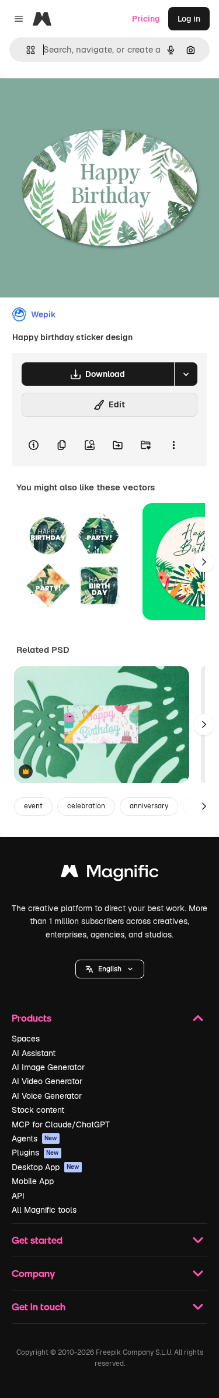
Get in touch (38, 1306)
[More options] (173, 445)
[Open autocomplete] (26, 50)
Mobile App (33, 1181)
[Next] (203, 561)
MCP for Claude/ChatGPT (61, 1124)
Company (33, 1273)
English (109, 969)
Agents (34, 1138)
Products (31, 1018)
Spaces (26, 1038)
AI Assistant (33, 1053)
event (33, 806)
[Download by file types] (185, 374)
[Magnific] (110, 874)
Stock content (38, 1110)
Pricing (146, 18)
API (18, 1196)
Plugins (35, 1152)
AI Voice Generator (47, 1096)
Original (74, 100)
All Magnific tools (44, 1210)
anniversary (149, 806)
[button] (109, 969)
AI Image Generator (48, 1067)
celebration (86, 806)
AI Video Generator (47, 1081)
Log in (189, 18)
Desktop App (45, 1167)
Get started (37, 1240)
